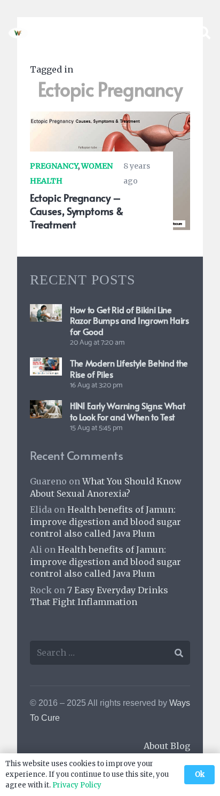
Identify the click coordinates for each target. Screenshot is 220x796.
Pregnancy (54, 166)
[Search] (204, 33)
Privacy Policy (76, 785)
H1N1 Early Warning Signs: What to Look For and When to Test (127, 411)
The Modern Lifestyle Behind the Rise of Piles (129, 368)
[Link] (18, 33)
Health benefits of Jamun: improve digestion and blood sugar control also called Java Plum (105, 521)
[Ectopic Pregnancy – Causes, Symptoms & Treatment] (110, 118)
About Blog (167, 746)
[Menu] (176, 33)
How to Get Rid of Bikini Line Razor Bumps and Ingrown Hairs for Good (129, 321)
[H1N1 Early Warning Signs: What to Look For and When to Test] (46, 407)
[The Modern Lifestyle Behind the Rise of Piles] (46, 365)
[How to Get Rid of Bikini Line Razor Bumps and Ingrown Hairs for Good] (46, 311)
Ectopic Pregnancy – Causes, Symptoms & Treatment (76, 210)
